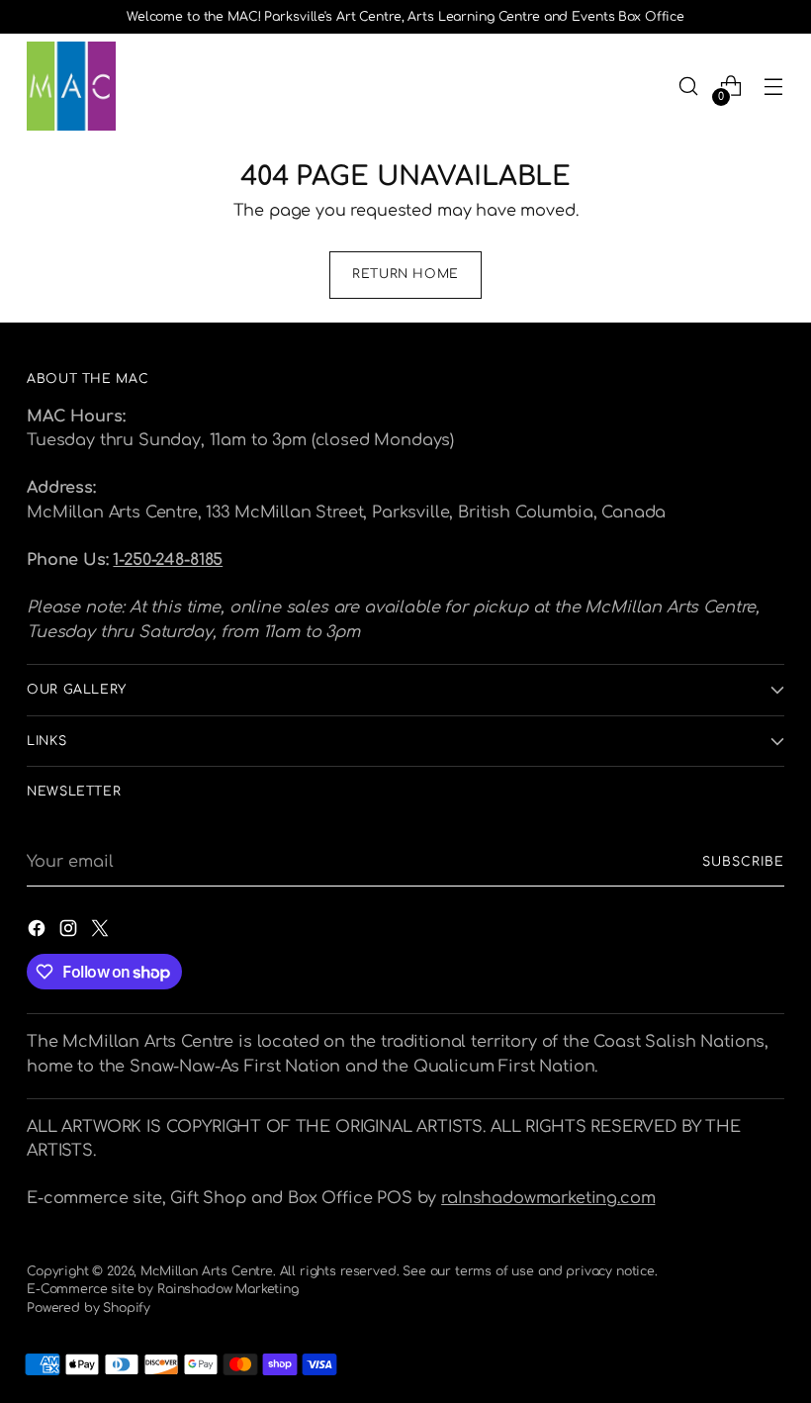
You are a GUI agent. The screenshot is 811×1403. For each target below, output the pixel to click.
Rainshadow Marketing (228, 1289)
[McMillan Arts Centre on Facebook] (38, 931)
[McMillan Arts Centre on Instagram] (70, 931)
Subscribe (742, 862)
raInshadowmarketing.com (548, 1198)
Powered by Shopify (88, 1308)
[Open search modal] (689, 86)
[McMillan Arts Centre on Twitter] (102, 931)
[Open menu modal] (774, 86)
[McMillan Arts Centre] (71, 86)
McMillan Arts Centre (206, 1271)
